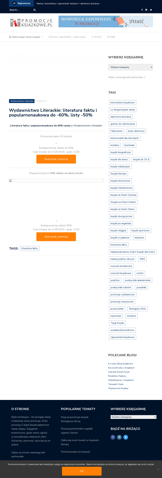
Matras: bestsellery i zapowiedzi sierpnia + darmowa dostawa (68, 3)
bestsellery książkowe (123, 102)
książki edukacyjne (120, 166)
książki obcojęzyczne (121, 216)
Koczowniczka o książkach (121, 367)
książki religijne (118, 230)
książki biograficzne (121, 152)
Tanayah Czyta (115, 384)
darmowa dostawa (121, 116)
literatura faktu (30, 248)
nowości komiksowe (121, 266)
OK (82, 471)
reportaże (116, 315)
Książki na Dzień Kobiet (123, 202)
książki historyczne (120, 180)
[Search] (34, 10)
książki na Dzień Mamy (123, 209)
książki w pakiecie (120, 237)
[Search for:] (19, 10)
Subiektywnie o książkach (121, 380)
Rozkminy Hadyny (117, 376)
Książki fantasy (118, 173)
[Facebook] (142, 10)
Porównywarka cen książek (75, 451)
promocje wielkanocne (123, 294)
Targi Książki (117, 323)
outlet (140, 273)
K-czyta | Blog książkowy (120, 363)
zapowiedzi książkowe (122, 337)
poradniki (141, 287)
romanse (131, 315)
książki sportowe (141, 230)
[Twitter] (151, 10)
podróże (115, 280)
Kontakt (111, 36)
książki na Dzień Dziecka (123, 195)
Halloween (117, 131)
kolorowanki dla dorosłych (125, 138)
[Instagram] (146, 10)
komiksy (115, 145)
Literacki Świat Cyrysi (119, 371)
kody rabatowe (136, 131)
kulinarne (139, 237)
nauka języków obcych (122, 259)
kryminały (130, 145)
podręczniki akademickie (138, 280)
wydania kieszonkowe (122, 330)
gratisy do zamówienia (123, 123)
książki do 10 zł (141, 159)
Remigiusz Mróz (137, 308)
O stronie (96, 36)
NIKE (142, 259)
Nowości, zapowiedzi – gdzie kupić (67, 36)
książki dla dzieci (119, 159)
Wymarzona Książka (118, 388)
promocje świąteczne (122, 301)
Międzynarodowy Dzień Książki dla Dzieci (133, 251)
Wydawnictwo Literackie (22, 101)
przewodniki (117, 308)
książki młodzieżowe (121, 187)
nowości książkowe (121, 273)
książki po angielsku (121, 223)
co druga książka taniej (123, 109)
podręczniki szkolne (121, 287)
